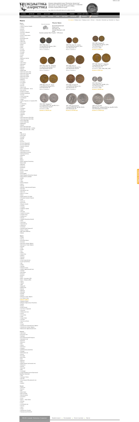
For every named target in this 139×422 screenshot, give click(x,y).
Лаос (21, 179)
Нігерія (22, 295)
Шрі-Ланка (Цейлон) (25, 231)
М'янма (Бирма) (24, 182)
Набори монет (78, 19)
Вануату (22, 389)
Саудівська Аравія (24, 208)
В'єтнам (22, 141)
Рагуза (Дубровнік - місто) (26, 88)
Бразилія (22, 340)
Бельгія (22, 29)
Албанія (22, 27)
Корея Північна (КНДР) (26, 176)
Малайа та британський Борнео (28, 187)
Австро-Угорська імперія (26, 26)
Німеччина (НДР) (24, 74)
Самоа (21, 402)
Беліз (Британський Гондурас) (27, 337)
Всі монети (71, 19)
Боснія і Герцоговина (25, 35)
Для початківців (26, 16)
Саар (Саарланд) (24, 96)
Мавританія (23, 287)
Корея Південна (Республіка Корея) (28, 175)
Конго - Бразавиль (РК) (25, 278)
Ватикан (22, 36)
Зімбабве (22, 270)
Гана (21, 251)
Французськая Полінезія (26, 411)
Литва (21, 61)
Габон (21, 247)
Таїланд (22, 217)
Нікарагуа (22, 364)
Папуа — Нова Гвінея (25, 399)
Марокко (22, 290)
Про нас (88, 418)
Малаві (22, 289)
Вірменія (22, 39)
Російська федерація (25, 93)
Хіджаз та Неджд (24, 229)
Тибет (21, 220)
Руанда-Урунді (23, 307)
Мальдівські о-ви (24, 190)
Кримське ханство (24, 58)
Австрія (22, 24)
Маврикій (22, 286)
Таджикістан (23, 216)
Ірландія (22, 50)
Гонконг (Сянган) (24, 146)
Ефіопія (22, 258)
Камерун (22, 273)
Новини (72, 13)
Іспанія (22, 53)
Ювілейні (98, 19)
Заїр (21, 263)
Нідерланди (23, 70)
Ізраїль (22, 147)
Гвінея (21, 252)
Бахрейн (22, 137)
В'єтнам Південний (25, 143)
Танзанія (22, 319)
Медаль (117, 19)
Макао (22, 184)
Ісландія (22, 52)
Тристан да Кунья (24, 321)
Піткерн (22, 401)
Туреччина (23, 222)
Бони (57, 16)
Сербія (22, 99)
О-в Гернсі (22, 81)
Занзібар (22, 266)
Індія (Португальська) (25, 152)
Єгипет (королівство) (25, 260)
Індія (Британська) (24, 150)
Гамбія (22, 249)
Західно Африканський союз (27, 269)
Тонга (21, 407)
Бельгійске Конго (24, 240)
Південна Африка (24, 299)
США (21, 375)
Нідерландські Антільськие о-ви (28, 363)
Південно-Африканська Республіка (28, 302)
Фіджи (22, 408)
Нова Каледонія (24, 395)
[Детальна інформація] (46, 43)
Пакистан (22, 201)
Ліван (21, 181)
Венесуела (22, 342)
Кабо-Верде (23, 272)
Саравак (22, 205)
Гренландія (23, 43)
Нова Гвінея (23, 392)
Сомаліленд (23, 314)
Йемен (21, 159)
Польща (22, 85)
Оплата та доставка (78, 418)
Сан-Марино (23, 97)
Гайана (22, 345)
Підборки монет (86, 19)
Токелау (22, 405)
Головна (23, 13)
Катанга (22, 275)
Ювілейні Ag (105, 19)
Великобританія (24, 38)
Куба (21, 358)
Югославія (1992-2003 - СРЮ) (27, 129)
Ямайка (22, 383)
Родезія (22, 304)
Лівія (21, 284)
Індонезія (22, 155)
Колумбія (22, 355)
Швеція (22, 125)
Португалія (23, 87)
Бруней (22, 138)
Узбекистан (23, 225)
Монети (36, 16)
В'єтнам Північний (25, 144)
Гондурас (22, 348)
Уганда (22, 324)
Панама (22, 366)
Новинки (95, 16)
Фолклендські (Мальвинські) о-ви (28, 380)
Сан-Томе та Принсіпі (25, 308)
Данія (21, 47)
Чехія (21, 115)
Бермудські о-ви (24, 339)
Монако (22, 68)
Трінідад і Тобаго (24, 377)
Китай (21, 172)
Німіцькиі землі (24, 78)
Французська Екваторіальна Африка (29, 325)
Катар (21, 169)
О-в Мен (22, 84)
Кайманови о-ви (24, 352)
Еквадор (22, 351)
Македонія (22, 64)
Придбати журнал (56, 418)
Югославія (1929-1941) (25, 126)
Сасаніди (22, 207)
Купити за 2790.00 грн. (98, 110)
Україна (22, 109)
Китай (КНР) (23, 173)
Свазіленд (22, 310)
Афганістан (23, 134)
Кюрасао (22, 360)
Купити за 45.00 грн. (97, 49)
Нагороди (73, 16)
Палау (21, 398)
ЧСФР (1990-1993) (24, 122)
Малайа (22, 185)
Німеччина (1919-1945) (25, 73)
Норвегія (22, 79)
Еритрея (22, 257)
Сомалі (22, 313)
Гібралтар (22, 41)
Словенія (22, 105)
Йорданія (22, 164)
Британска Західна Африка (26, 243)
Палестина (22, 202)
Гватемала (22, 346)
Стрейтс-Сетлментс (24, 213)
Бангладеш (23, 135)
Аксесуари (47, 13)
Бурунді (22, 246)
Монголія (22, 191)
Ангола (22, 238)
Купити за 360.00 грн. (97, 89)
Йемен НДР (23, 162)
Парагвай (22, 368)
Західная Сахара (24, 267)
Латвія (22, 59)
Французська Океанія (25, 410)
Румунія (22, 94)
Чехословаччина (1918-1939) (26, 117)
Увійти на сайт (116, 0)
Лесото (22, 281)
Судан (21, 316)
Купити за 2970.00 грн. (72, 110)
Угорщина (22, 108)
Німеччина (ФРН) (24, 76)
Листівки (65, 16)
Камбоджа (22, 167)
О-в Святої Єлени (24, 298)
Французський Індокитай (26, 228)
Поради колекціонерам (60, 13)
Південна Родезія (24, 301)
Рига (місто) (23, 90)
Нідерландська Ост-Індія (26, 196)
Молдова (22, 67)
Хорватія (22, 114)
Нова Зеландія (23, 393)
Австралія (22, 387)
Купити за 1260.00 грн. (45, 110)
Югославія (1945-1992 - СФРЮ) (27, 128)
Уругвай (22, 378)
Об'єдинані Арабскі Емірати (27, 197)
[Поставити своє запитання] (138, 183)
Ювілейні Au (112, 19)
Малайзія (22, 188)
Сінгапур (22, 211)
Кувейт (22, 178)
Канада (22, 354)
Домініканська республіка (26, 349)
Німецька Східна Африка (26, 296)
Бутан (21, 140)
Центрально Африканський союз (28, 328)
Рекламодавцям (67, 418)
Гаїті (21, 343)
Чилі (21, 381)
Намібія (22, 293)
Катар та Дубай (24, 170)
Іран (21, 158)
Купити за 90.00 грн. (97, 70)
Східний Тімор (23, 214)
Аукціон (84, 16)
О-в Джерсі (23, 82)
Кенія (21, 276)
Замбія (22, 264)
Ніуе (21, 390)
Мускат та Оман (24, 193)
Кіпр (21, 56)
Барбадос (22, 336)
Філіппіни (22, 226)
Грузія (21, 46)
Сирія (21, 210)
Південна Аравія (24, 204)
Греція (21, 44)
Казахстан (22, 166)
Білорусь (22, 30)
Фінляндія (22, 111)
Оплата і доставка (83, 13)
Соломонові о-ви (24, 404)
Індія (21, 149)
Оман (21, 199)
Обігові (92, 19)
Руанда (22, 305)
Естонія (22, 49)
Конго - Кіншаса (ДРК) (25, 279)
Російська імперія (24, 91)
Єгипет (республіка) (25, 261)
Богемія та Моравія (25, 32)
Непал (21, 194)
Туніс (21, 322)
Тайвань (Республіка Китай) (27, 219)
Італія (21, 55)
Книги (39, 13)
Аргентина (23, 333)
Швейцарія (23, 123)
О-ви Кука (22, 396)
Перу (21, 369)
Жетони (50, 16)
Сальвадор (22, 371)
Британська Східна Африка (27, 244)
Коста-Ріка (22, 357)
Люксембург (23, 62)
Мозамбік (22, 292)
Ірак (21, 156)
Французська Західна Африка (27, 327)
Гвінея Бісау (23, 254)
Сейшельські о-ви (24, 311)
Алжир (22, 237)
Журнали (31, 13)
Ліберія (22, 282)
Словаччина (23, 103)
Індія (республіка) (24, 153)
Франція (22, 112)
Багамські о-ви (23, 334)
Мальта (22, 65)
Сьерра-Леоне (23, 318)
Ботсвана (22, 241)
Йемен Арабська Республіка (26, 161)
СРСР (21, 106)
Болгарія (22, 33)
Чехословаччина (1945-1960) (26, 119)
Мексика (22, 361)
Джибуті (22, 255)
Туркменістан (23, 223)
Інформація (95, 13)
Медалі (43, 16)
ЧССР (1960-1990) (24, 120)
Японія (22, 232)
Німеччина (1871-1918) (25, 71)
